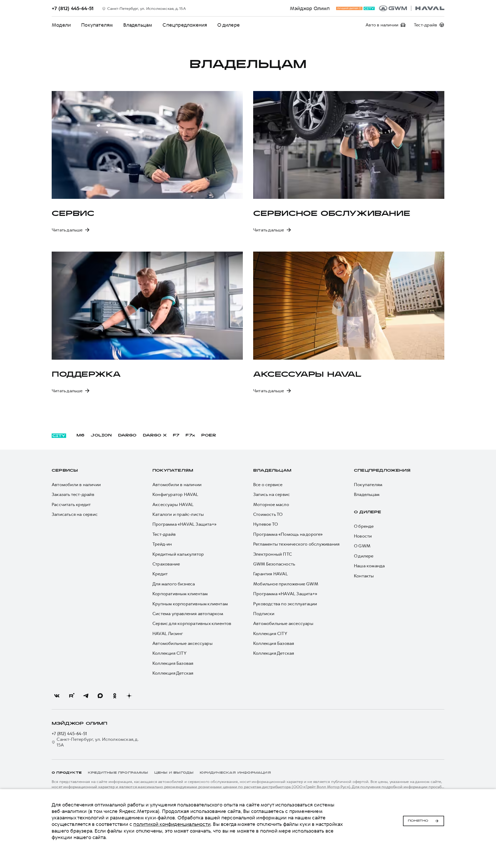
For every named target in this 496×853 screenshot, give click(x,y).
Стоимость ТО (268, 514)
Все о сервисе (268, 484)
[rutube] (71, 696)
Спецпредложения (184, 25)
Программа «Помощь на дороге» (288, 534)
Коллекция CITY (169, 653)
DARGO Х (155, 435)
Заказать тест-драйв (73, 494)
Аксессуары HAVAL (172, 504)
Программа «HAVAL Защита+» (184, 524)
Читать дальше (67, 230)
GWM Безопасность (274, 564)
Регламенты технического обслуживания (296, 544)
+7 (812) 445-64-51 (69, 733)
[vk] (57, 696)
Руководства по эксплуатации (285, 604)
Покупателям (97, 25)
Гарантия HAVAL (270, 574)
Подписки (264, 613)
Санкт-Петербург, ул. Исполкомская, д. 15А (97, 742)
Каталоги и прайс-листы (178, 514)
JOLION (101, 435)
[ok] (115, 696)
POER (208, 435)
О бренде (364, 526)
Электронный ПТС (272, 554)
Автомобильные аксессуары (182, 643)
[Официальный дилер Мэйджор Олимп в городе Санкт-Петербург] (411, 8)
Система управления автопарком (187, 613)
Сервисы (65, 470)
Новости (363, 536)
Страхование (166, 564)
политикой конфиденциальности (172, 824)
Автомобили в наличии (76, 484)
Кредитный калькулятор (178, 554)
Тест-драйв (164, 534)
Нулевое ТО (265, 524)
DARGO (127, 435)
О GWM (362, 546)
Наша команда (369, 566)
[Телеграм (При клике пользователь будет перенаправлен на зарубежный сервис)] (86, 696)
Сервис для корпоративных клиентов (191, 623)
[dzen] (129, 696)
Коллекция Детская (172, 673)
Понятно (418, 821)
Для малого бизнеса (173, 584)
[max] (100, 696)
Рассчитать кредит (71, 504)
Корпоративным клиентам (180, 594)
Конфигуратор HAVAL (175, 494)
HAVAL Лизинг (167, 633)
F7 (176, 435)
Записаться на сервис (75, 514)
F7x (190, 435)
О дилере (228, 25)
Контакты (364, 576)
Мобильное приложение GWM (285, 584)
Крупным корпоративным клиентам (190, 604)
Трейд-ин (162, 544)
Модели (61, 25)
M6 (80, 435)
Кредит (160, 574)
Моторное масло (271, 504)
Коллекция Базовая (172, 663)
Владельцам (272, 470)
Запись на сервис (271, 494)
